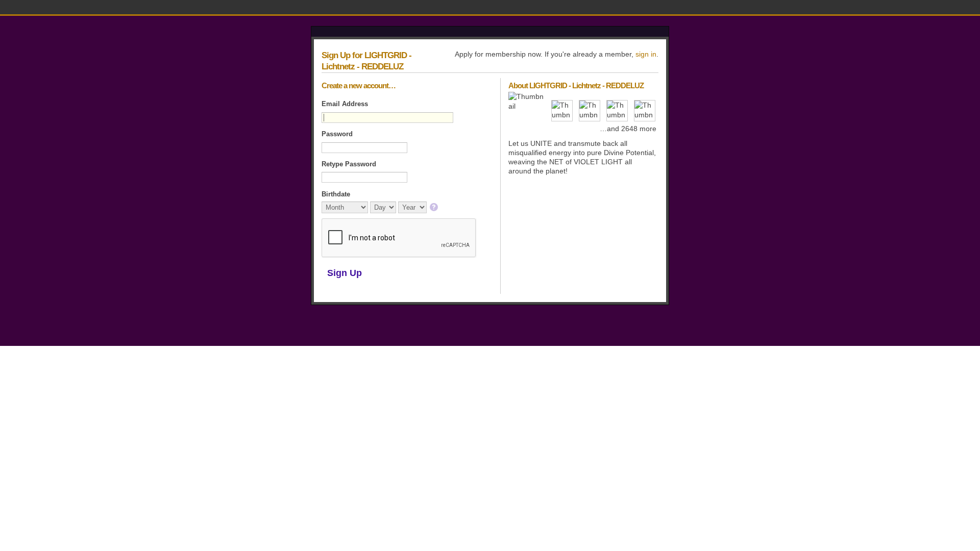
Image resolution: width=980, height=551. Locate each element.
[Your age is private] (434, 208)
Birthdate (336, 194)
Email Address (345, 104)
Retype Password (349, 164)
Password (337, 134)
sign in (645, 54)
